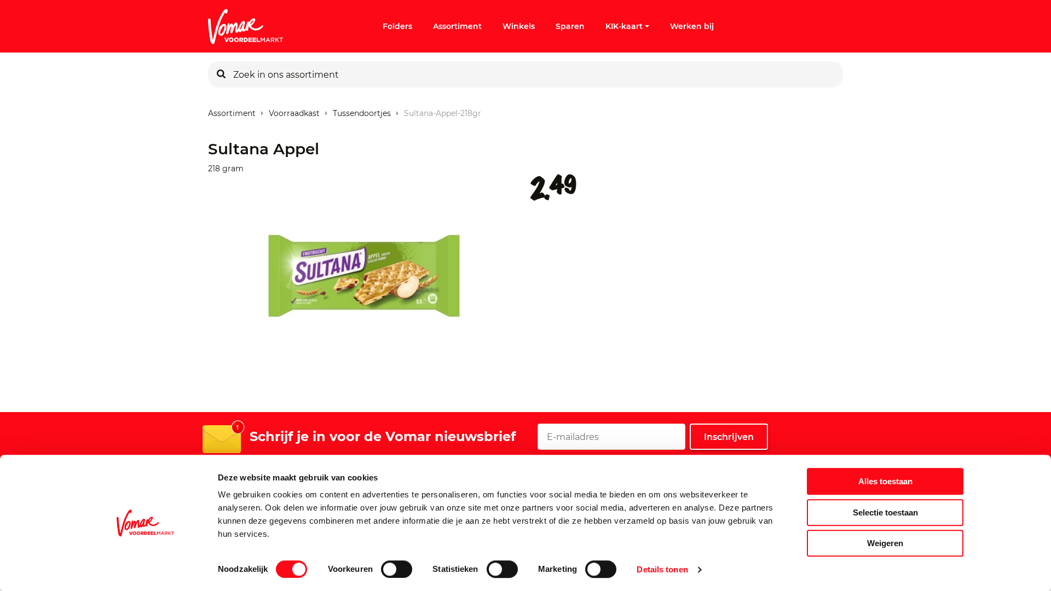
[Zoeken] (221, 74)
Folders (397, 26)
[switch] (396, 569)
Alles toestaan (885, 481)
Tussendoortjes (362, 110)
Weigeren (885, 543)
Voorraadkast (294, 110)
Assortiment (457, 26)
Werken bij (692, 26)
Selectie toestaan (885, 512)
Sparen (570, 26)
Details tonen (662, 569)
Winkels (519, 26)
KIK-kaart (624, 26)
